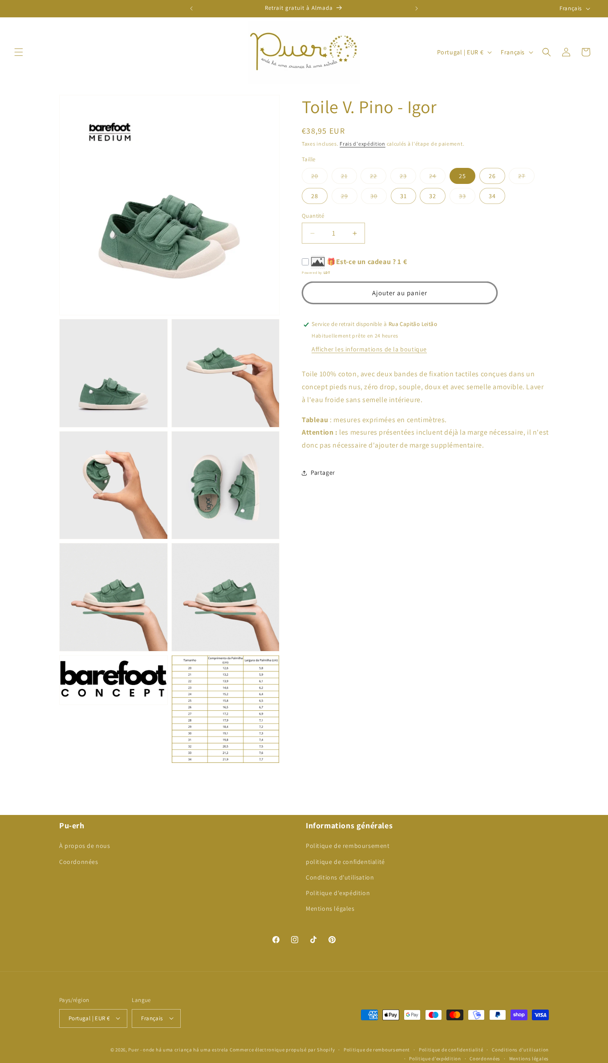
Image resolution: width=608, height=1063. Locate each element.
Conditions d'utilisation (340, 877)
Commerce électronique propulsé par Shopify (282, 1049)
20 (319, 177)
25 (462, 176)
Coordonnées (78, 862)
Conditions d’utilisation (520, 1049)
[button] (18, 52)
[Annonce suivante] (416, 8)
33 (467, 197)
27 (526, 177)
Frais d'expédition (362, 143)
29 (349, 197)
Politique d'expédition (338, 893)
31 (403, 196)
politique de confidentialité (345, 862)
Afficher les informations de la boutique (369, 350)
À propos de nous (84, 846)
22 (378, 177)
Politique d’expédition (435, 1058)
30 (378, 197)
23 (408, 177)
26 (492, 176)
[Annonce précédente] (191, 8)
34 (492, 196)
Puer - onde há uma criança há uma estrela (178, 1049)
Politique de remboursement (348, 846)
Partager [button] (323, 473)
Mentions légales (330, 909)
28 (314, 196)
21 (349, 177)
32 (432, 196)
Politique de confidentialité (451, 1049)
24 (437, 177)
